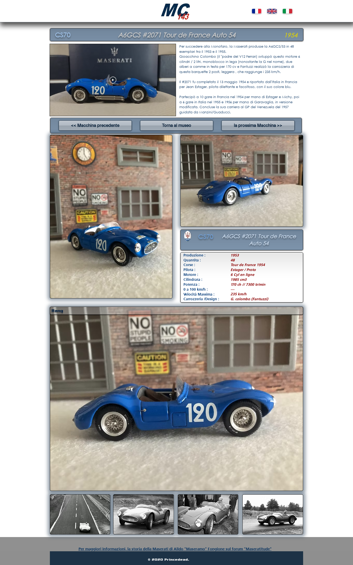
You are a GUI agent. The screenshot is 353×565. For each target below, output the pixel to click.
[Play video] (113, 80)
